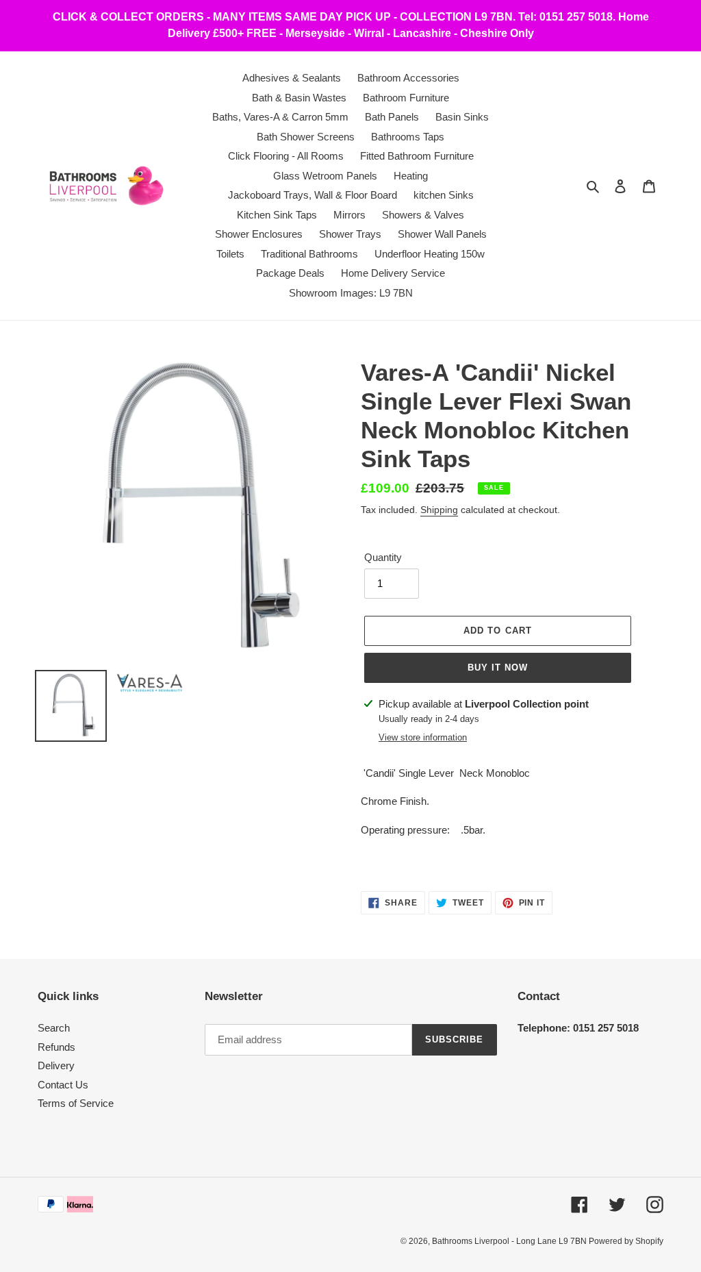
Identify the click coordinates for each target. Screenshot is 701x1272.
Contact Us (63, 1084)
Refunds (56, 1047)
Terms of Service (76, 1103)
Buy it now (498, 667)
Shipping (439, 509)
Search (54, 1028)
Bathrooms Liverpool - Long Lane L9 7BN (510, 1241)
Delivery (56, 1065)
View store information (423, 737)
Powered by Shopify (626, 1241)
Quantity (383, 557)
